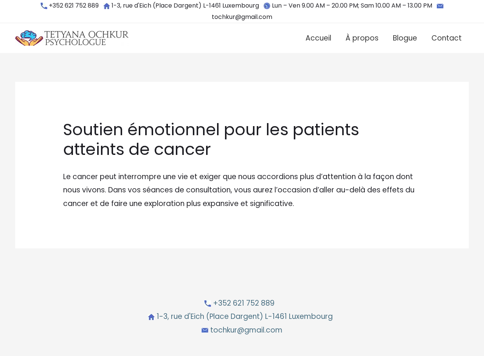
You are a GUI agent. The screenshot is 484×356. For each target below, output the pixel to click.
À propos (362, 38)
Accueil (318, 38)
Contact (446, 38)
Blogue (405, 38)
